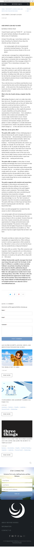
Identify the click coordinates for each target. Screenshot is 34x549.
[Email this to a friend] (23, 294)
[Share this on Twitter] (10, 294)
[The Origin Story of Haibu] (17, 357)
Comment (4, 324)
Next (28, 11)
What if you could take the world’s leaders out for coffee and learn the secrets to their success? (17, 441)
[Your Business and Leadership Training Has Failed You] (17, 390)
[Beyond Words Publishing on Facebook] (9, 536)
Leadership (22, 407)
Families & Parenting (26, 448)
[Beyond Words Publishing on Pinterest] (15, 536)
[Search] (27, 4)
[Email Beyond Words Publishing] (24, 536)
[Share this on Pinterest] (19, 294)
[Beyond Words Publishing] (17, 4)
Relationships (14, 409)
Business (10, 407)
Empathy (16, 407)
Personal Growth (5, 409)
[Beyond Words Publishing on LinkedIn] (21, 536)
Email (3, 317)
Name (3, 310)
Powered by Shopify (17, 542)
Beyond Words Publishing (13, 541)
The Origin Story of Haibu (10, 367)
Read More (6, 375)
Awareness (4, 407)
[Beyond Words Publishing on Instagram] (18, 536)
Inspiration (4, 450)
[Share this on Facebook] (14, 294)
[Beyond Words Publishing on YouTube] (12, 536)
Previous (29, 9)
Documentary (11, 448)
